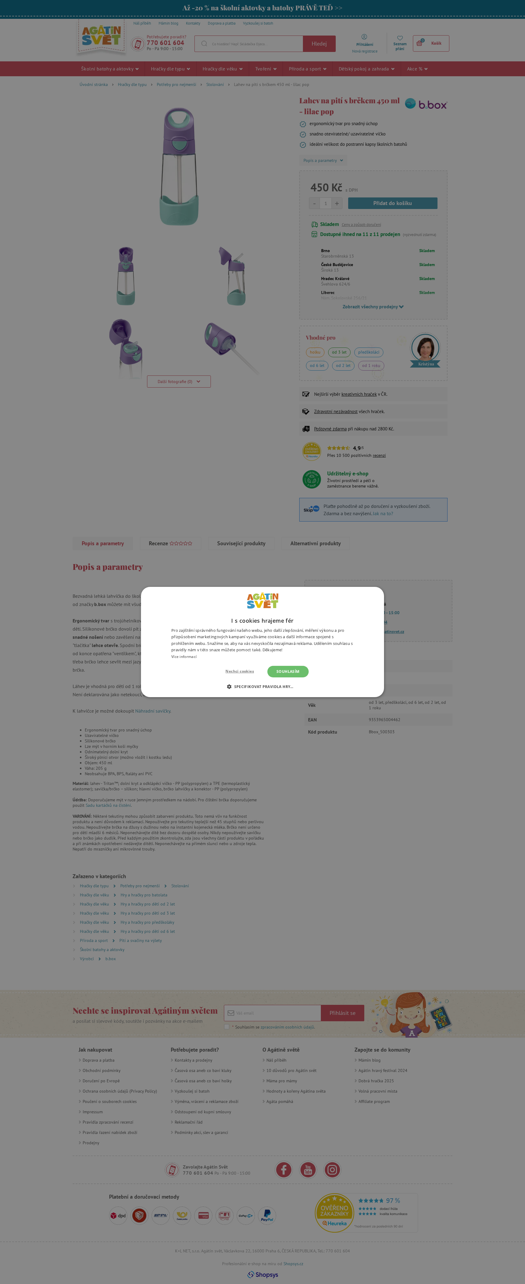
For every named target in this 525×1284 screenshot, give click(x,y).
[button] (262, 686)
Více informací (184, 656)
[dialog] (262, 642)
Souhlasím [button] (288, 671)
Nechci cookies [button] (239, 671)
